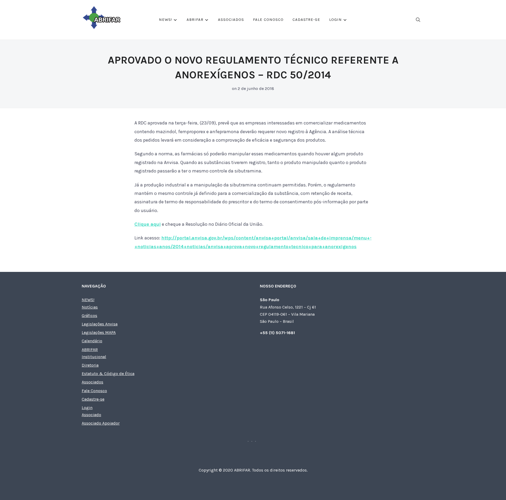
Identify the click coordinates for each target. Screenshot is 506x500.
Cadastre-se (306, 19)
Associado (91, 414)
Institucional (94, 356)
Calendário (92, 340)
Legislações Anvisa (100, 323)
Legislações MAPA (99, 332)
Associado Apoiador (101, 423)
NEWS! (165, 19)
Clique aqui (147, 224)
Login (335, 19)
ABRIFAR (195, 19)
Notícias (90, 307)
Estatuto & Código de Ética (108, 373)
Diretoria (90, 365)
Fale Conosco (268, 19)
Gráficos (89, 315)
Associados (231, 19)
